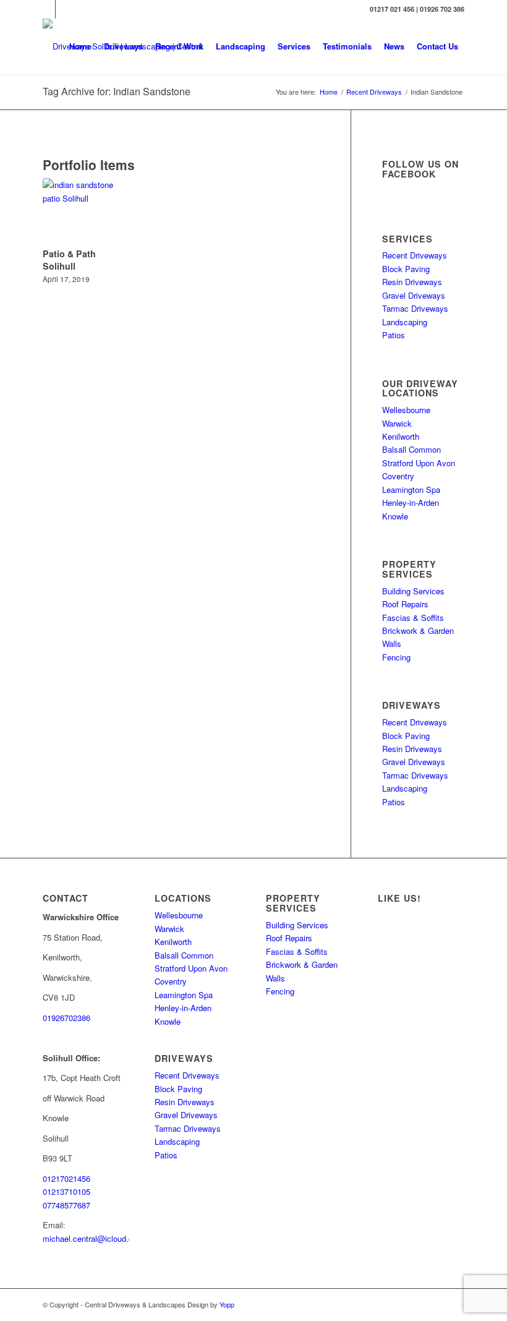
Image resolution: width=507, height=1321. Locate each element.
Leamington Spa (411, 489)
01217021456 (66, 1178)
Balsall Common (411, 449)
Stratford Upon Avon (418, 463)
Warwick (397, 423)
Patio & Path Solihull (69, 259)
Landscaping (404, 322)
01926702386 (66, 1018)
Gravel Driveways (413, 295)
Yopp (226, 1304)
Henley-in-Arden (410, 502)
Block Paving (406, 269)
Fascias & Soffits (413, 617)
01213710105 (66, 1191)
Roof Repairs (405, 604)
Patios (393, 335)
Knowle (395, 516)
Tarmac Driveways (415, 308)
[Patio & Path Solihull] (83, 211)
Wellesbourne (406, 410)
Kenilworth (400, 436)
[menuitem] (80, 46)
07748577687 (66, 1205)
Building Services (413, 591)
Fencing (396, 657)
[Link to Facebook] (65, 9)
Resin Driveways (412, 282)
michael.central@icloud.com (93, 1238)
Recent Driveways (414, 255)
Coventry (398, 476)
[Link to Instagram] (46, 9)
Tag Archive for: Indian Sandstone (116, 91)
